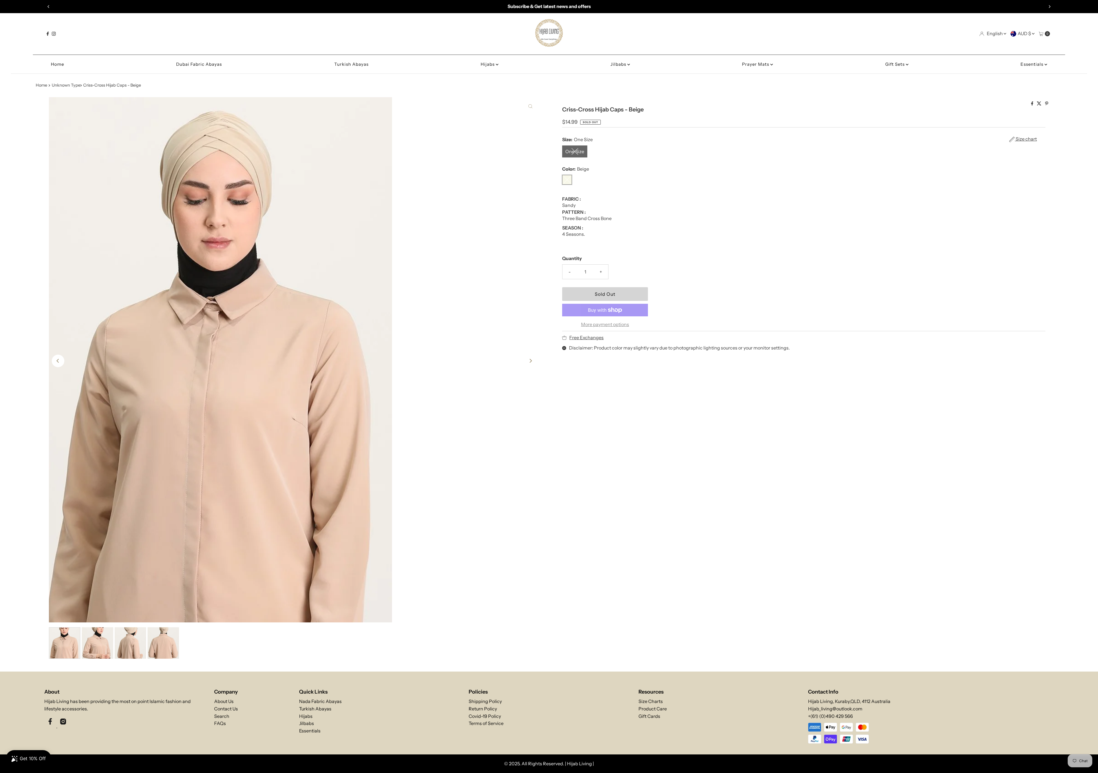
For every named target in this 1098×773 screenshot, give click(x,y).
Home (57, 64)
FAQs (220, 723)
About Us (224, 701)
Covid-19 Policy (485, 716)
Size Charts (650, 701)
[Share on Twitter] (1039, 104)
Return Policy (483, 709)
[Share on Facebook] (1032, 104)
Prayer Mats (756, 64)
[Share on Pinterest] (1046, 104)
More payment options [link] (605, 324)
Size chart (1026, 139)
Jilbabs (618, 64)
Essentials (1033, 64)
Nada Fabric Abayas (320, 701)
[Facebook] (48, 34)
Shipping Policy (485, 701)
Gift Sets (895, 64)
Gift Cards (649, 716)
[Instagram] (54, 34)
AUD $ (1025, 33)
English (995, 33)
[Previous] (48, 6)
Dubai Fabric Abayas (199, 64)
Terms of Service (486, 723)
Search (221, 716)
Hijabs (488, 64)
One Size (574, 151)
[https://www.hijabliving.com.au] (549, 44)
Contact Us (226, 709)
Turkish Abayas (351, 64)
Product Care (652, 709)
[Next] (1049, 6)
